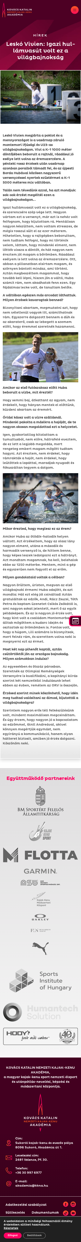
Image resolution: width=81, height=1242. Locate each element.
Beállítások (34, 1235)
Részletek (11, 1228)
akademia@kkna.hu (31, 1186)
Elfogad (13, 1235)
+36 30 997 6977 (28, 1173)
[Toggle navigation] (75, 10)
